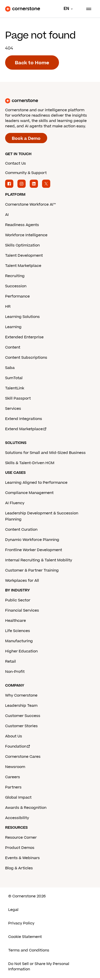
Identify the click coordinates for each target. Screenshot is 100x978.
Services (13, 408)
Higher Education (21, 651)
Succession (15, 286)
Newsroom (15, 767)
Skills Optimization (22, 245)
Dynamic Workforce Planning (32, 539)
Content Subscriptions (26, 357)
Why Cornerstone (21, 695)
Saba (10, 367)
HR (8, 306)
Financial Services (22, 610)
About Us (13, 736)
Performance (17, 296)
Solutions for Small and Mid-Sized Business (45, 452)
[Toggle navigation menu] (87, 9)
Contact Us (15, 163)
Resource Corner (21, 837)
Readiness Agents (22, 225)
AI (7, 214)
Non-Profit (15, 671)
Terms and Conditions (28, 950)
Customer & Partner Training (32, 570)
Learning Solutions (22, 316)
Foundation (15, 746)
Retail (10, 661)
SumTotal (14, 378)
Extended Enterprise (24, 337)
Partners (13, 787)
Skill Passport (18, 398)
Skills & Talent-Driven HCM (29, 463)
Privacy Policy (21, 923)
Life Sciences (17, 631)
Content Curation (21, 529)
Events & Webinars (22, 858)
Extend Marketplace (24, 429)
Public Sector (17, 600)
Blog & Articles (19, 868)
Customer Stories (21, 726)
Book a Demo (26, 138)
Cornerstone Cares (23, 756)
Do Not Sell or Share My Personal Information (38, 966)
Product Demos (19, 847)
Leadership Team (21, 705)
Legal (13, 909)
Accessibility (17, 818)
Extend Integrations (23, 419)
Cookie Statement (25, 936)
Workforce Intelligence (26, 235)
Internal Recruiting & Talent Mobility (38, 560)
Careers (12, 777)
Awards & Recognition (25, 807)
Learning (13, 327)
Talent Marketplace (23, 265)
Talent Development (24, 255)
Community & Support (26, 173)
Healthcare (15, 620)
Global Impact (18, 797)
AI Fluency (14, 503)
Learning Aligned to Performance (36, 482)
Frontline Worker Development (33, 550)
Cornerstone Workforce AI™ (30, 204)
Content (12, 347)
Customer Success (22, 716)
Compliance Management (29, 493)
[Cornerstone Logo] (22, 9)
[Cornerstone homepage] (50, 100)
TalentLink (14, 388)
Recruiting (15, 276)
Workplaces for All (22, 580)
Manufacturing (19, 641)
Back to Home (32, 62)
